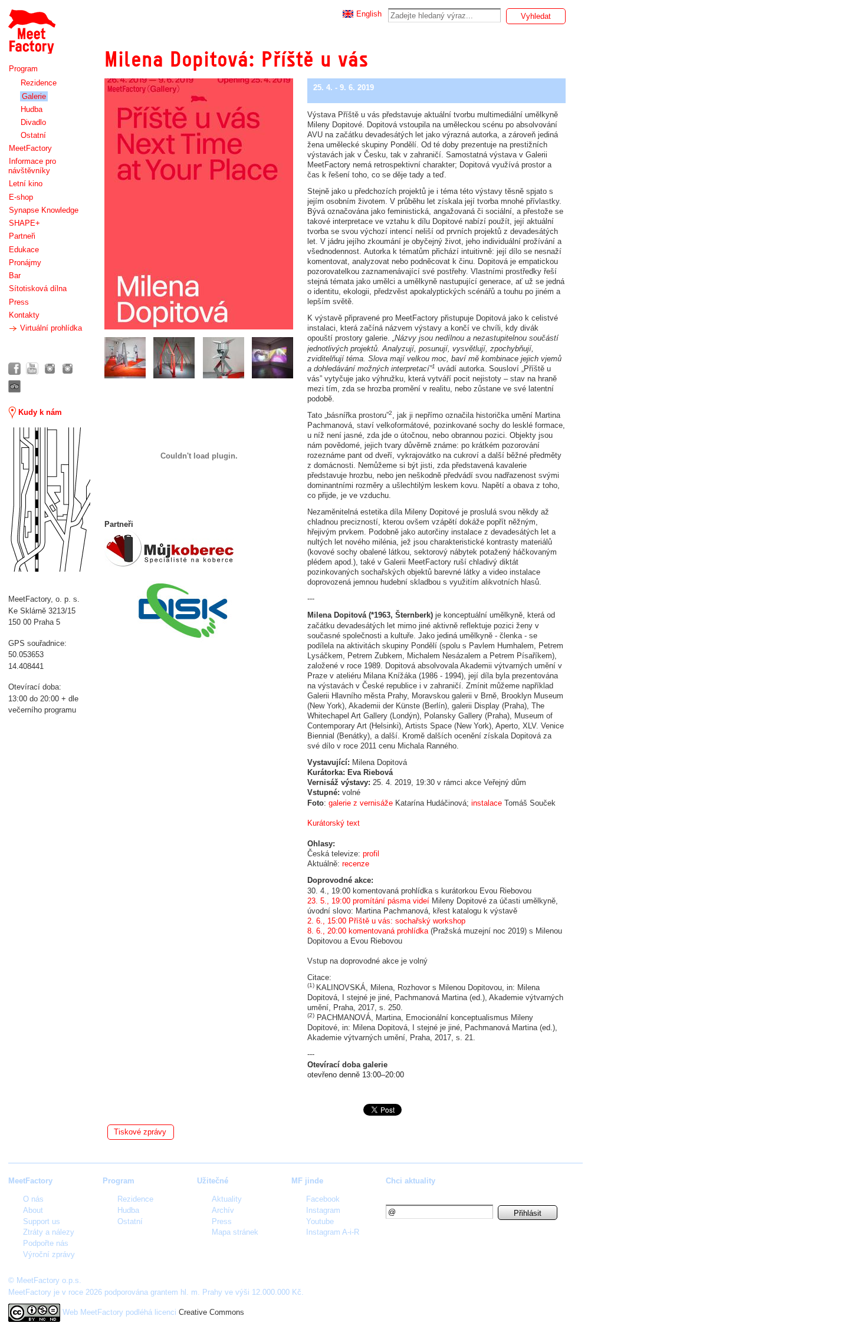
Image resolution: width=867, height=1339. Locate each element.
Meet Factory (31, 25)
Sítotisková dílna (38, 288)
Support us (41, 1221)
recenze (355, 863)
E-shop (21, 197)
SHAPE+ (24, 223)
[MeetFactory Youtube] (32, 368)
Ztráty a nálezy (48, 1232)
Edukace (24, 249)
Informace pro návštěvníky (32, 166)
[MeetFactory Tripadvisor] (14, 386)
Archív (223, 1210)
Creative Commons (211, 1312)
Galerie (34, 96)
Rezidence (39, 82)
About (33, 1210)
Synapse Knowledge (43, 210)
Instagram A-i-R (332, 1232)
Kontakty (24, 315)
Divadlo (33, 122)
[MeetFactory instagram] (50, 368)
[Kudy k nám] (49, 499)
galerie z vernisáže (361, 803)
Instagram (323, 1210)
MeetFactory (30, 148)
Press (19, 302)
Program (23, 68)
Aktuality (227, 1199)
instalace (486, 803)
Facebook (323, 1199)
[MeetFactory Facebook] (14, 368)
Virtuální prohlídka (50, 328)
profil (371, 853)
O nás (33, 1199)
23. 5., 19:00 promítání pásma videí (368, 900)
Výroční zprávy (49, 1254)
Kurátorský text (333, 823)
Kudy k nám (39, 412)
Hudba (31, 109)
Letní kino (25, 183)
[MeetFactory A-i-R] (67, 368)
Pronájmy (25, 262)
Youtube (320, 1221)
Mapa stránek (235, 1232)
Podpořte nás (45, 1243)
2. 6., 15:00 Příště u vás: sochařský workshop (386, 920)
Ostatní (33, 135)
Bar (15, 275)
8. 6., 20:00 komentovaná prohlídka (367, 930)
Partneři (22, 236)
